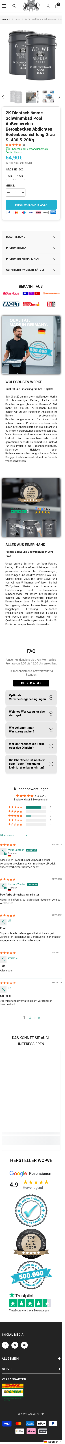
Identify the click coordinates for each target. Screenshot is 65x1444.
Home (5, 19)
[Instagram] (14, 1345)
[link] (11, 293)
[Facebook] (5, 1345)
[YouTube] (24, 1345)
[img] (8, 844)
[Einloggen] (48, 6)
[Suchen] (14, 6)
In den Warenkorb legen (31, 204)
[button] (3, 96)
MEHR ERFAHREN (31, 683)
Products (16, 19)
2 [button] (30, 1017)
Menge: (10, 185)
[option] (32, 54)
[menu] (4, 6)
